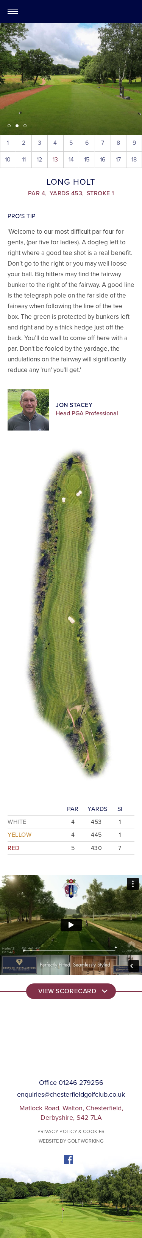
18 (134, 159)
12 (39, 159)
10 (8, 159)
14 (71, 159)
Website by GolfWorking (71, 1141)
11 (24, 159)
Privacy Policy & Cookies (71, 1132)
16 (102, 159)
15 (86, 159)
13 (55, 159)
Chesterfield (71, 11)
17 (118, 159)
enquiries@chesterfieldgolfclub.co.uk (71, 1095)
